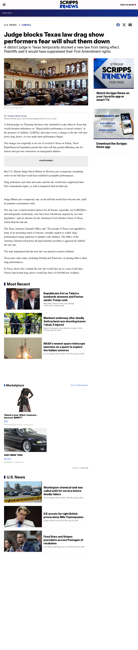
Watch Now (127, 5)
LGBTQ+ (26, 25)
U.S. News (10, 25)
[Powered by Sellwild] (84, 468)
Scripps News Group (17, 116)
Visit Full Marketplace (79, 385)
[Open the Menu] (4, 4)
